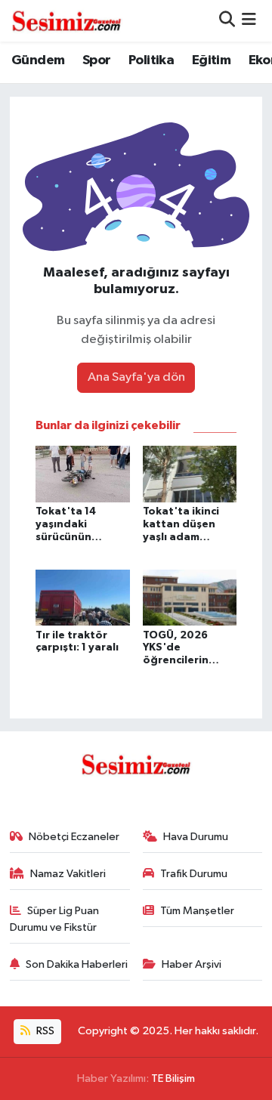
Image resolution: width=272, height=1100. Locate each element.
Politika (151, 60)
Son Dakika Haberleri (77, 964)
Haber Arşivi (191, 964)
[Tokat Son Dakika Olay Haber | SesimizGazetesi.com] (66, 20)
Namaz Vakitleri (68, 873)
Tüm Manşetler (197, 910)
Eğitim (211, 60)
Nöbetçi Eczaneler (74, 836)
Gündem (37, 60)
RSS (44, 1031)
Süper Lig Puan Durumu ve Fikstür (55, 919)
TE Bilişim (173, 1078)
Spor (96, 60)
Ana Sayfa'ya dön (136, 377)
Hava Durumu (195, 836)
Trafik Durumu (193, 873)
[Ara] (227, 20)
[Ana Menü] (249, 20)
